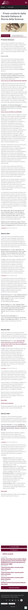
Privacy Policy (4, 603)
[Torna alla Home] (6, 2)
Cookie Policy (12, 603)
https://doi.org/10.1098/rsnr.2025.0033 (11, 111)
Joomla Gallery (3, 275)
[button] (26, 2)
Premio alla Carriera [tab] (17, 35)
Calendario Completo (14, 587)
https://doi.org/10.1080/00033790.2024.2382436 (14, 80)
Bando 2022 (4, 400)
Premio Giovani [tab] (5, 35)
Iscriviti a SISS (15, 546)
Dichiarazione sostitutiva (7, 403)
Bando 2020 (4, 491)
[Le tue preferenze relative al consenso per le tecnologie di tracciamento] (25, 608)
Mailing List (15, 550)
